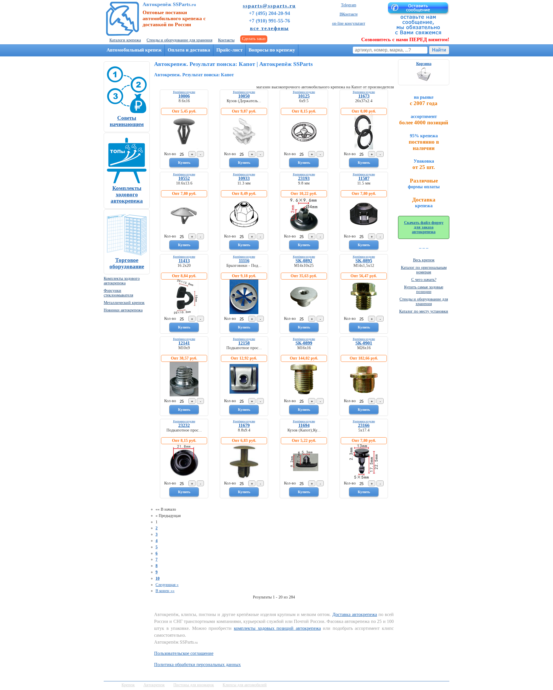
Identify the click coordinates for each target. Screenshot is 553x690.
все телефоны (269, 28)
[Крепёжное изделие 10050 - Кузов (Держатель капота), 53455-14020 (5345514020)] (244, 148)
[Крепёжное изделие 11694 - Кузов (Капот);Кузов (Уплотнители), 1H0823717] (303, 477)
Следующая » (167, 585)
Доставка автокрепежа (354, 614)
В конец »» (165, 591)
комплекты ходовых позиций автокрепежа (277, 628)
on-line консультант (348, 23)
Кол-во (170, 154)
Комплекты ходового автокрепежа (127, 194)
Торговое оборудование (126, 263)
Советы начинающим (127, 121)
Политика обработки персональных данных (197, 664)
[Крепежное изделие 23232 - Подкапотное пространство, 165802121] (184, 477)
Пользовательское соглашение (183, 653)
